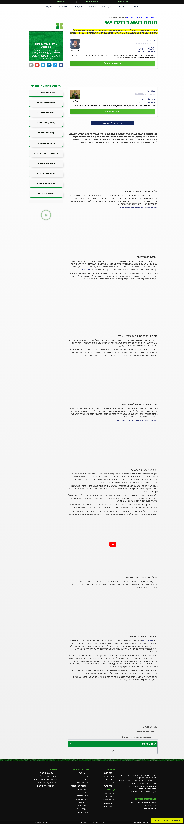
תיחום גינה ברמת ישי (46, 93)
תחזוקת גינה (77, 6)
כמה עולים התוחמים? (145, 732)
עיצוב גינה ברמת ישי (46, 133)
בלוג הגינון (62, 6)
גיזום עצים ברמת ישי (46, 193)
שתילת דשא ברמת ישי (46, 103)
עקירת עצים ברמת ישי (46, 123)
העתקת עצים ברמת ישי (46, 183)
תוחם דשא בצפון (132, 17)
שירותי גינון (122, 6)
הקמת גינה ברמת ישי (46, 163)
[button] (112, 731)
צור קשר (48, 6)
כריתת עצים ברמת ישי (46, 143)
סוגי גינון (92, 6)
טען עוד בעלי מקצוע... (112, 123)
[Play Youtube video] (112, 544)
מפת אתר (83, 822)
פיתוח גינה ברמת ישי (46, 113)
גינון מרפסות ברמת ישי (46, 173)
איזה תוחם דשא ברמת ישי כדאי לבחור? (138, 737)
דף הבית (154, 17)
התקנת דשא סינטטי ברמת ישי (46, 153)
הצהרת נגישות (99, 822)
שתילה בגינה (106, 6)
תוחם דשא (145, 17)
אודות (135, 6)
